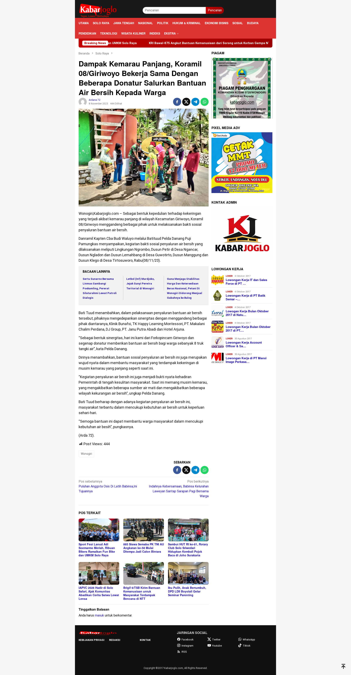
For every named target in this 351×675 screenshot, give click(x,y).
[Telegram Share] (195, 102)
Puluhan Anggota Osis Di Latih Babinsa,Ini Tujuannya (108, 486)
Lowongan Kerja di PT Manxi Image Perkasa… (246, 359)
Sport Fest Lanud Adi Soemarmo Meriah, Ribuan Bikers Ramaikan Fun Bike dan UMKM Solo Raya (97, 549)
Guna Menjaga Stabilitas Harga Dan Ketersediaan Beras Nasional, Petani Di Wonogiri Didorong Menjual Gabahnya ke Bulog (184, 288)
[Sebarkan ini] (177, 102)
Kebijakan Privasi (91, 639)
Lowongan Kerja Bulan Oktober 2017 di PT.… (248, 328)
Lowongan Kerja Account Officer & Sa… (244, 344)
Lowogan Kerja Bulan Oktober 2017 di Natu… (247, 312)
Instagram (187, 645)
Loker (229, 276)
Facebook (188, 639)
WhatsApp (249, 639)
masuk (99, 615)
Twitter (216, 639)
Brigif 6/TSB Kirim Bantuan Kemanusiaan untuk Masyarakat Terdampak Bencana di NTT (141, 593)
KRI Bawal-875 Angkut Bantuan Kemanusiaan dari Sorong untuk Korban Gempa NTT (177, 43)
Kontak (145, 639)
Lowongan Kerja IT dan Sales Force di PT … (246, 281)
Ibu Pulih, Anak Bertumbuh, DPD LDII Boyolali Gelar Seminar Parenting (187, 591)
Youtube (217, 645)
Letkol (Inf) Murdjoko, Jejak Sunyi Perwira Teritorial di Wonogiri (140, 283)
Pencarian (215, 10)
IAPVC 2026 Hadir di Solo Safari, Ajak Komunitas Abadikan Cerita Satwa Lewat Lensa (99, 593)
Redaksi (114, 639)
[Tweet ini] (186, 102)
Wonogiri (86, 453)
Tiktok (246, 645)
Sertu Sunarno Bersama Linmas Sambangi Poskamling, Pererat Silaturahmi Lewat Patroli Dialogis (100, 288)
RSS (184, 651)
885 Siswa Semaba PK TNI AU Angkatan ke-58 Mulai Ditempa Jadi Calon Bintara (143, 547)
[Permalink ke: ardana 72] (83, 102)
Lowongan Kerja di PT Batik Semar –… (245, 297)
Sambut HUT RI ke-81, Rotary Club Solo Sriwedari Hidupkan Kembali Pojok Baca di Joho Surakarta (188, 549)
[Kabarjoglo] (98, 10)
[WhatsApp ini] (204, 102)
